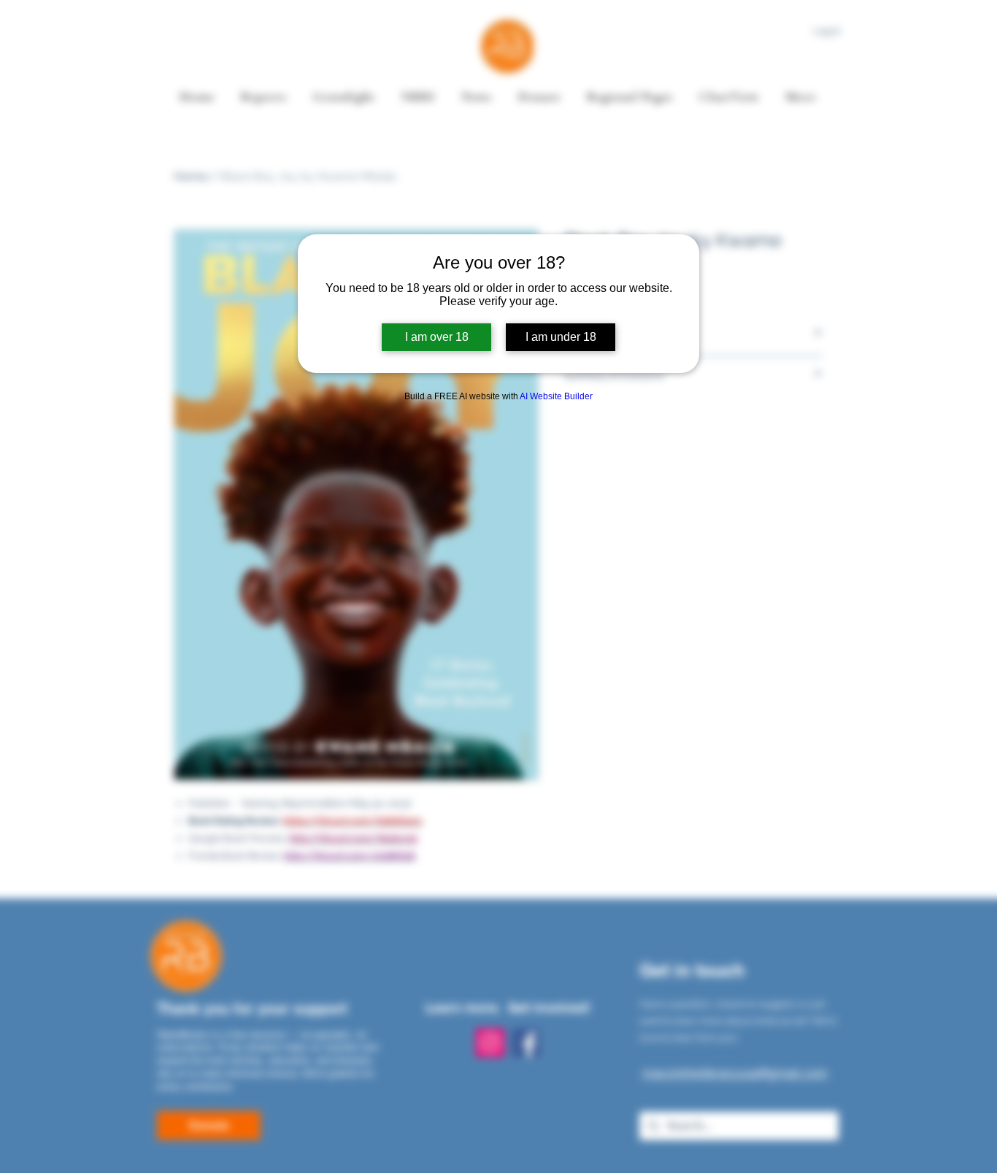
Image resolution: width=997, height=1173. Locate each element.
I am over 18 (437, 337)
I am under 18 (561, 337)
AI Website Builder (556, 396)
